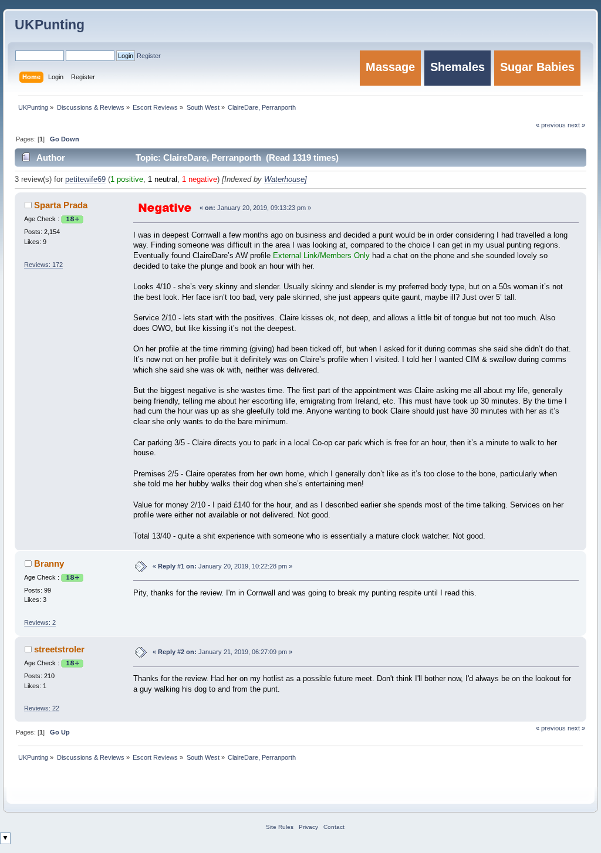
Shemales (457, 66)
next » (576, 728)
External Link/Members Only (321, 256)
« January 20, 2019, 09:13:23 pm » (255, 207)
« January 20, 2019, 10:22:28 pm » (222, 566)
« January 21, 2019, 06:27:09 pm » (222, 651)
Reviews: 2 (40, 622)
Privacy (308, 827)
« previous (551, 728)
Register (149, 55)
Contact (334, 827)
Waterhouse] (285, 179)
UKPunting (50, 24)
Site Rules (279, 827)
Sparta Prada (60, 205)
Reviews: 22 (41, 708)
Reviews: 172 (43, 264)
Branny (49, 563)
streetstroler (59, 649)
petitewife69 (85, 179)
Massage (390, 66)
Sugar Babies (537, 66)
